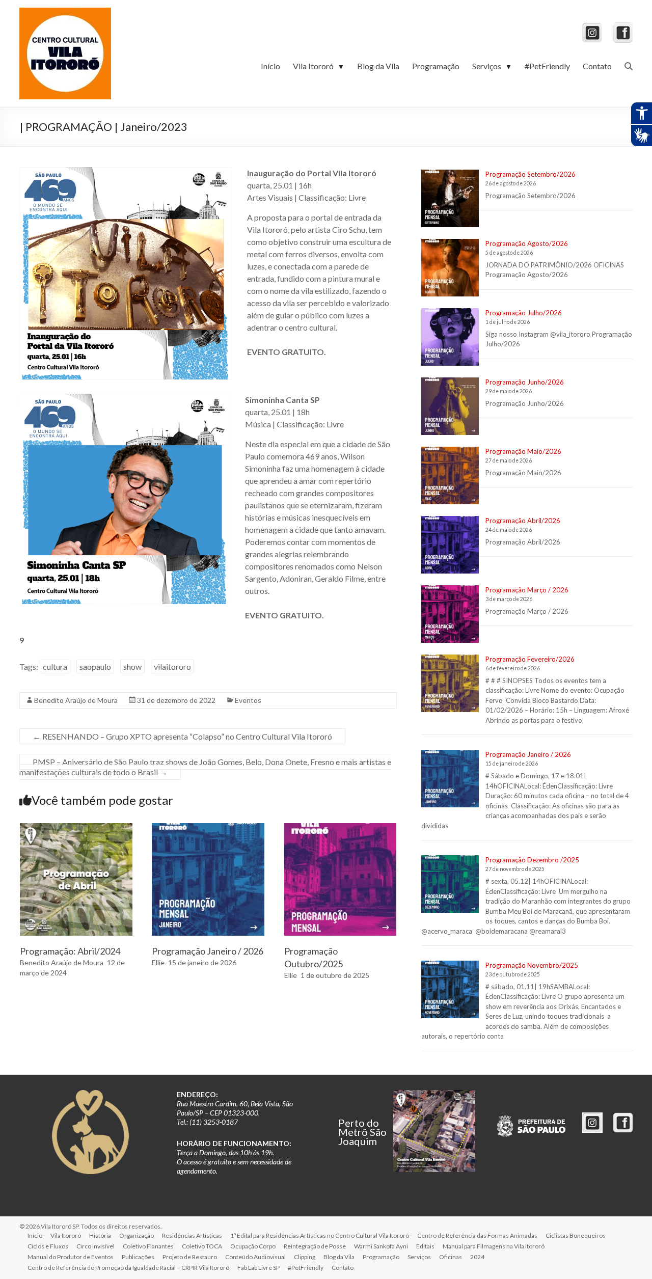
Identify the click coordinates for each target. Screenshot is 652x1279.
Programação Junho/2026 (524, 382)
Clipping (304, 1257)
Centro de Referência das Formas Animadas (477, 1235)
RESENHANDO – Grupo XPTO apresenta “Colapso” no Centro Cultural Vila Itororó (182, 736)
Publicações (138, 1257)
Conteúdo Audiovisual (255, 1257)
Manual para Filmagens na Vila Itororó (494, 1246)
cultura (55, 666)
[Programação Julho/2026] (450, 341)
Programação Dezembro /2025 (532, 860)
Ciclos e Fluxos (48, 1246)
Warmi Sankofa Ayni (381, 1246)
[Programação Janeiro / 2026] (208, 828)
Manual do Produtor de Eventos (71, 1257)
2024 (477, 1257)
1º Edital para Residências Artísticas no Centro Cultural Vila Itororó (319, 1235)
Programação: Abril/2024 (70, 951)
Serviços (492, 66)
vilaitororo (172, 666)
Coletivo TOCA (202, 1246)
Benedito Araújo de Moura (76, 700)
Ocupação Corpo (253, 1246)
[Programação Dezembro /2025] (450, 888)
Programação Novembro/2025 (531, 965)
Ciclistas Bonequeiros (576, 1235)
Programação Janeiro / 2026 (207, 951)
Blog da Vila (378, 66)
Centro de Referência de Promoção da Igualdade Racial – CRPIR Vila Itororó (128, 1267)
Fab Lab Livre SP (258, 1267)
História (100, 1235)
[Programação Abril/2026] (450, 549)
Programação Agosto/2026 (526, 243)
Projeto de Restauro (189, 1257)
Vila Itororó (318, 66)
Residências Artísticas (192, 1235)
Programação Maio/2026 (523, 451)
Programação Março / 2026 (526, 590)
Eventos (248, 700)
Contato (597, 66)
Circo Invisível (95, 1246)
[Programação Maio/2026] (450, 480)
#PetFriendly (547, 66)
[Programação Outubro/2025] (340, 828)
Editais (425, 1246)
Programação (435, 66)
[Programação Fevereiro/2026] (450, 688)
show (132, 666)
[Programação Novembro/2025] (450, 994)
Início (270, 66)
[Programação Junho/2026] (450, 410)
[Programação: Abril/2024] (76, 828)
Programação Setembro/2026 (530, 174)
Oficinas (450, 1257)
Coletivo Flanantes (148, 1246)
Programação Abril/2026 (522, 520)
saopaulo (95, 666)
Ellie (158, 962)
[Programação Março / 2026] (450, 618)
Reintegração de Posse (315, 1246)
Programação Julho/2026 (523, 313)
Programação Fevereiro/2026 (530, 659)
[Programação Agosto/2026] (450, 272)
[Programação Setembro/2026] (450, 203)
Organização (136, 1235)
